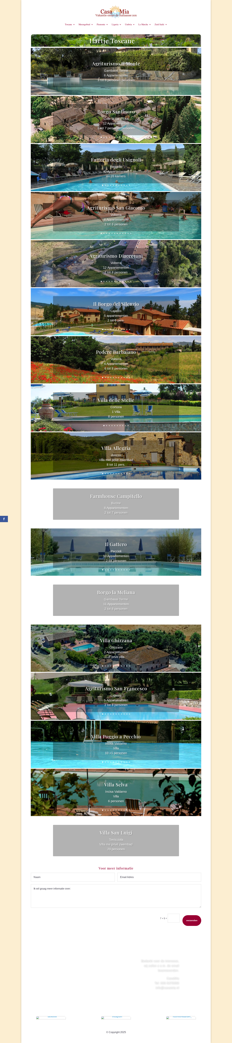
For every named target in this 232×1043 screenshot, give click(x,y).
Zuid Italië (159, 24)
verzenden (191, 920)
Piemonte (101, 24)
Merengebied (84, 24)
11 (128, 137)
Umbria (128, 24)
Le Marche (143, 24)
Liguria (115, 24)
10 (125, 137)
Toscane (68, 24)
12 (130, 137)
